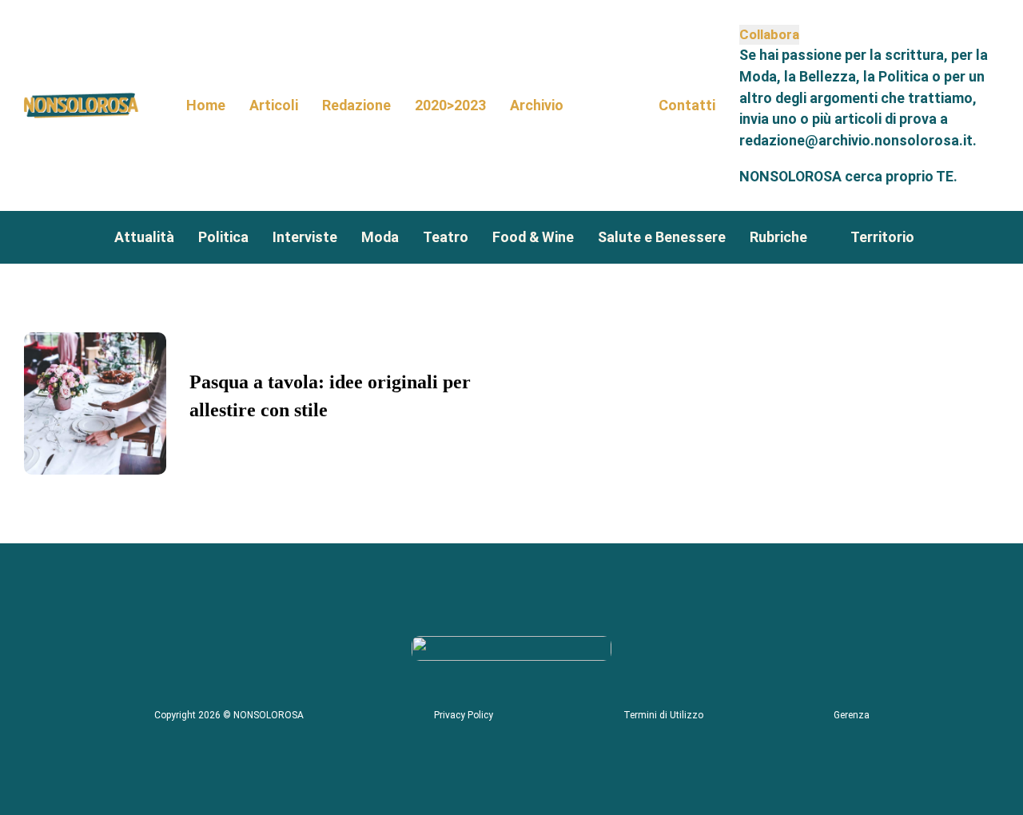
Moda (380, 237)
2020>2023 (450, 105)
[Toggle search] (611, 105)
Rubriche (778, 237)
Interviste (305, 237)
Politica (223, 237)
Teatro (445, 237)
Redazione (356, 105)
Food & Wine (533, 237)
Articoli (273, 105)
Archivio (536, 105)
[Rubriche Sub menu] (820, 237)
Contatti (687, 105)
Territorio (882, 237)
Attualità (144, 237)
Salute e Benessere (662, 237)
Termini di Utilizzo (663, 715)
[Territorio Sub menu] (927, 237)
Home (205, 105)
